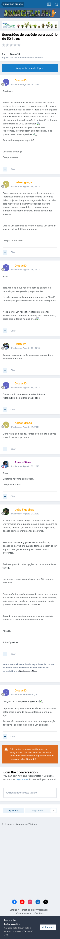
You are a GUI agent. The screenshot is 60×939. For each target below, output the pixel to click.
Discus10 (15, 54)
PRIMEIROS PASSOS (33, 57)
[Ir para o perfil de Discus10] (6, 82)
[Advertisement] (30, 863)
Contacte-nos (23, 913)
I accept (49, 927)
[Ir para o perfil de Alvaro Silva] (6, 464)
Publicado (25, 84)
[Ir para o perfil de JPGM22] (6, 346)
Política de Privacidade (35, 909)
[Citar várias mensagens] (5, 169)
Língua (14, 909)
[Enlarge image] (38, 123)
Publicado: (25, 186)
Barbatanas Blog (28, 671)
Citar (13, 169)
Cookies (39, 913)
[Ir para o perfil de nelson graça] (6, 184)
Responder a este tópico (30, 68)
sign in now (23, 779)
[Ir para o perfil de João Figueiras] (6, 511)
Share (14, 810)
